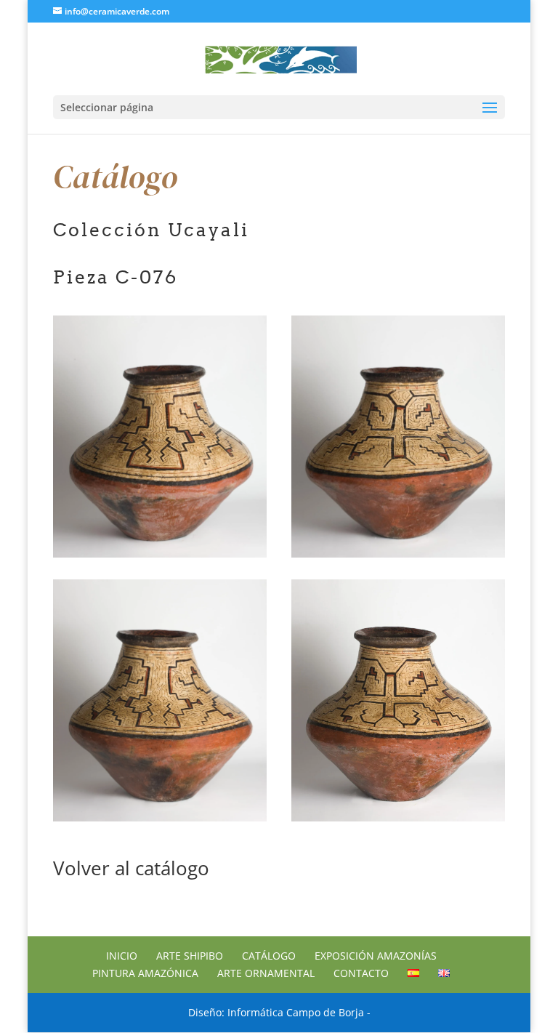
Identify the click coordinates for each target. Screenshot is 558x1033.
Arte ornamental (266, 973)
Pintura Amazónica (145, 973)
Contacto (361, 973)
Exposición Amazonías (376, 955)
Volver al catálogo (131, 868)
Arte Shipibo (189, 955)
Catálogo (269, 955)
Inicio (121, 955)
